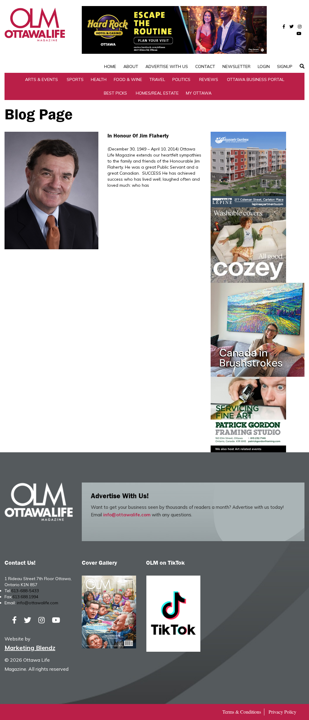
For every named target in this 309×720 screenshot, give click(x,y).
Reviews (208, 79)
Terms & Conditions (241, 712)
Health (99, 79)
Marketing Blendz (30, 647)
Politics (181, 79)
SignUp (284, 66)
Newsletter (236, 66)
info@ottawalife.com (127, 515)
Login (264, 66)
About (130, 66)
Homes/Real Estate (157, 93)
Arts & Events (41, 79)
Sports (75, 79)
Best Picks (115, 93)
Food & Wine (128, 79)
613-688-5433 (25, 590)
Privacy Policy (282, 712)
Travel (157, 79)
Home (110, 66)
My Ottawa (199, 93)
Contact (205, 66)
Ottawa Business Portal (255, 79)
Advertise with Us (166, 66)
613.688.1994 (25, 596)
